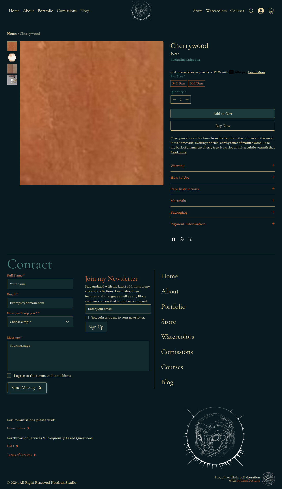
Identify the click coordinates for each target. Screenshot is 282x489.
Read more (178, 152)
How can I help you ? (22, 313)
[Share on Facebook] (173, 239)
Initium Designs (248, 480)
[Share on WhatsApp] (181, 239)
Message (13, 337)
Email (11, 294)
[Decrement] (174, 99)
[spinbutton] (181, 99)
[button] (251, 10)
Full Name (14, 275)
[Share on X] (190, 239)
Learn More (256, 72)
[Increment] (187, 99)
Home (12, 33)
